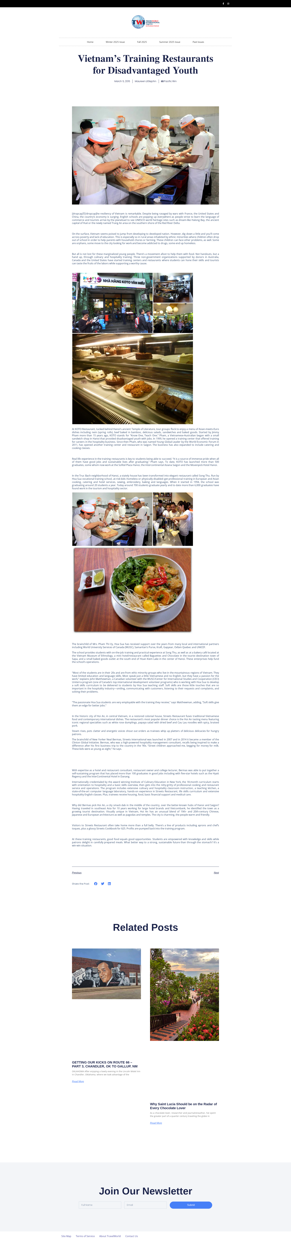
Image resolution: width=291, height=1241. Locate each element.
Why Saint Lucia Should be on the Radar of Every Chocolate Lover (183, 1106)
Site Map (66, 1236)
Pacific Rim (170, 81)
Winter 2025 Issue (115, 41)
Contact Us (131, 1236)
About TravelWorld (110, 1236)
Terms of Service (85, 1236)
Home (90, 41)
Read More (78, 1081)
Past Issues (198, 41)
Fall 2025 (142, 41)
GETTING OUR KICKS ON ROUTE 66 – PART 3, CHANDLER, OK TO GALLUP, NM (104, 1064)
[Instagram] (228, 4)
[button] (112, 302)
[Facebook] (223, 4)
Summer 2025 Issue (169, 41)
